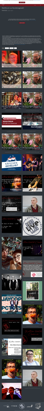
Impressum (24, 410)
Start (3, 5)
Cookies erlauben (22, 2)
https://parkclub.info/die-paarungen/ (20, 44)
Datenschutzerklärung (37, 0)
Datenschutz (27, 410)
